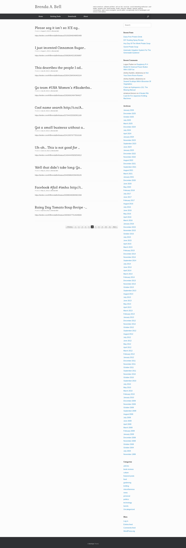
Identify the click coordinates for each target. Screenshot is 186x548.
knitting (126, 486)
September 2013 (129, 291)
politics (126, 499)
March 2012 (128, 351)
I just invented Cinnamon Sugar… (60, 48)
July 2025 (127, 120)
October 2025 (128, 117)
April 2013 (127, 307)
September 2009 (129, 411)
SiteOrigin (91, 543)
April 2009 (127, 424)
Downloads (72, 16)
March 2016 (128, 220)
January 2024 (128, 137)
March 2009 (128, 427)
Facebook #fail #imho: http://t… (59, 187)
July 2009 (127, 417)
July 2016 (127, 207)
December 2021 (129, 164)
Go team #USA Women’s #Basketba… (63, 88)
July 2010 (127, 384)
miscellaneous (129, 489)
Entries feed (128, 524)
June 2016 (127, 210)
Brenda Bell (55, 31)
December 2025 (129, 113)
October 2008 (128, 444)
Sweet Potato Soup (130, 47)
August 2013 (128, 294)
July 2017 (127, 194)
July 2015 (127, 237)
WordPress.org (129, 531)
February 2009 (129, 431)
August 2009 (128, 414)
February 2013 (129, 314)
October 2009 (128, 407)
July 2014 (127, 264)
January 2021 (128, 177)
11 (109, 226)
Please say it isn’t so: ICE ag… (57, 28)
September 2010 (129, 381)
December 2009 (129, 401)
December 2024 (129, 127)
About (86, 16)
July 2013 (127, 297)
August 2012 (128, 334)
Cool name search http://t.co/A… (59, 108)
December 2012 (129, 321)
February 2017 (129, 200)
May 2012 (127, 344)
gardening (127, 483)
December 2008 (129, 438)
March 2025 (128, 123)
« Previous (70, 226)
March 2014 (128, 274)
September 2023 (129, 144)
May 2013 (127, 304)
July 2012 (127, 337)
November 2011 (129, 364)
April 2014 (127, 270)
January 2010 (128, 397)
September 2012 (129, 331)
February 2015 (129, 250)
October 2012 (128, 327)
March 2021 (128, 174)
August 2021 (128, 170)
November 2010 (129, 374)
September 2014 (129, 260)
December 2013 (129, 280)
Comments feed (129, 528)
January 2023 (128, 150)
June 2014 (127, 267)
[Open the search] (148, 16)
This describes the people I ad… (58, 68)
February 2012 (129, 354)
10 (106, 226)
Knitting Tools (55, 16)
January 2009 (128, 434)
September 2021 (129, 167)
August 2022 (128, 160)
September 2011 (129, 371)
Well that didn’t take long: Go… (58, 167)
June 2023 (127, 147)
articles (126, 466)
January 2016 (128, 224)
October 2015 (128, 234)
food (125, 479)
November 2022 (129, 157)
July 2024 (127, 130)
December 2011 (129, 361)
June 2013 (127, 301)
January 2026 (128, 110)
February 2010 (129, 394)
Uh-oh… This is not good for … (57, 147)
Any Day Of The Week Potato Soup (136, 43)
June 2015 (127, 240)
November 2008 (129, 441)
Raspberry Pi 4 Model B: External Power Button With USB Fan (135, 66)
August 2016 (128, 204)
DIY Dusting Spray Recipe (133, 40)
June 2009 (127, 421)
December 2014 (129, 254)
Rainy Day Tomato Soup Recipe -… (61, 207)
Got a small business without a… (60, 127)
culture (126, 473)
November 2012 (129, 324)
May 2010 (127, 387)
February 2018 (129, 190)
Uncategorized (129, 509)
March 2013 (128, 311)
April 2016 (127, 217)
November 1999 (129, 454)
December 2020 (129, 180)
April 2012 (127, 347)
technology (127, 503)
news (125, 493)
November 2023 (129, 140)
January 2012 (128, 357)
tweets (125, 506)
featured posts (128, 476)
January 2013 (128, 317)
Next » (115, 226)
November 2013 (129, 284)
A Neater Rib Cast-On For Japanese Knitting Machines (136, 95)
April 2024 (127, 133)
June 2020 (127, 184)
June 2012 (127, 341)
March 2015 (128, 247)
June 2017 (127, 197)
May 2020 (127, 187)
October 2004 (128, 448)
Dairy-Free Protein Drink (132, 37)
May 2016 (127, 214)
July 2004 (127, 451)
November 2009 (129, 404)
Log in (125, 521)
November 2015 (129, 230)
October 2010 (128, 377)
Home (41, 16)
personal (126, 496)
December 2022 (129, 154)
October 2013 (128, 287)
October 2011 (128, 367)
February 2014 (129, 277)
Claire (125, 87)
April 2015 (127, 244)
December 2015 (129, 227)
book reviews (128, 469)
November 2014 (129, 257)
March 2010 (128, 391)
